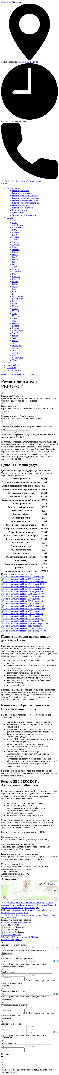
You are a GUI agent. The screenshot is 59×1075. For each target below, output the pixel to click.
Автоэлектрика (15, 907)
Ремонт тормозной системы (25, 195)
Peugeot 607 (38, 576)
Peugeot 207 (37, 604)
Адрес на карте (50, 915)
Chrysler (15, 244)
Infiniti (15, 281)
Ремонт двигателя (20, 190)
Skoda (15, 340)
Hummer (16, 276)
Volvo (14, 360)
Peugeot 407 (37, 626)
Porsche (15, 326)
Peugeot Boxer (38, 589)
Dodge (15, 254)
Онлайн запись (14, 370)
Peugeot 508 (40, 631)
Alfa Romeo (17, 225)
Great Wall (16, 272)
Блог (9, 363)
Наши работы (13, 365)
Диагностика (18, 213)
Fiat (13, 262)
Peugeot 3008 (38, 608)
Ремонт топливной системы (25, 200)
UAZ (14, 355)
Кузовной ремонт (20, 210)
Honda (15, 274)
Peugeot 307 (37, 616)
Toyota (15, 353)
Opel (14, 321)
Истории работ (8, 912)
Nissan (15, 318)
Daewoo (15, 249)
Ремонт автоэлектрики (22, 208)
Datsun (15, 252)
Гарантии (47, 910)
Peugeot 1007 (37, 591)
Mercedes (16, 311)
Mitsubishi (16, 316)
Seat (14, 338)
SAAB (15, 333)
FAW (14, 257)
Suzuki (15, 350)
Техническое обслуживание (25, 215)
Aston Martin (18, 227)
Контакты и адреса (34, 910)
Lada (14, 294)
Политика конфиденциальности (16, 922)
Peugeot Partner (39, 581)
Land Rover (17, 299)
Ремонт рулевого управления (25, 203)
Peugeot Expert (38, 586)
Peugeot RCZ (37, 584)
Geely (14, 267)
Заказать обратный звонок (29, 181)
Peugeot (15, 323)
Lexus (14, 301)
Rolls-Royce (17, 331)
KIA (14, 291)
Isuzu (14, 284)
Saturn (15, 335)
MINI (14, 313)
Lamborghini (17, 296)
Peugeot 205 (37, 599)
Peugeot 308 (37, 618)
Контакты (11, 367)
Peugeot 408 (41, 628)
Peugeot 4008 (42, 623)
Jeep (14, 289)
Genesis (15, 269)
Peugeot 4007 (37, 621)
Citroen (15, 247)
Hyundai (16, 279)
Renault (15, 328)
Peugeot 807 (37, 579)
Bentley (15, 232)
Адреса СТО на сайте (28, 62)
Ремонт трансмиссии (22, 193)
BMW (15, 235)
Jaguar (15, 286)
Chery (14, 240)
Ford (14, 264)
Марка (10, 217)
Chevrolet (16, 242)
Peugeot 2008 (37, 596)
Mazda (15, 308)
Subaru (15, 348)
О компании (19, 910)
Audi (14, 220)
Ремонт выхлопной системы (25, 198)
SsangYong (17, 345)
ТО (37, 907)
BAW (14, 230)
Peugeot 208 (38, 606)
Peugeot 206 (37, 601)
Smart (14, 343)
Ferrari (15, 259)
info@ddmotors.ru (9, 917)
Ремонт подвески (20, 205)
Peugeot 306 (37, 613)
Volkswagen (17, 358)
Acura (14, 222)
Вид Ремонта (13, 188)
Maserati (15, 306)
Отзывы (19, 912)
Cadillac (15, 237)
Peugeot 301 (37, 611)
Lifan (14, 303)
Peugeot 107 (38, 594)
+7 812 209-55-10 (9, 181)
